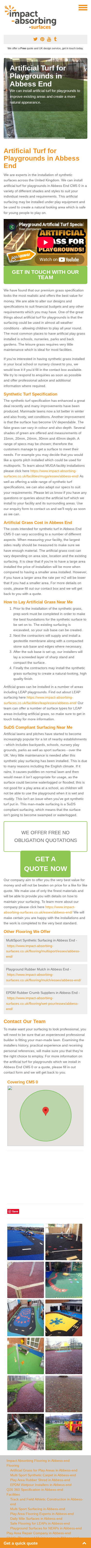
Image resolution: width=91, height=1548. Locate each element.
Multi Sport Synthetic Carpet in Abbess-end (43, 1475)
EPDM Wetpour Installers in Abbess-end (41, 1485)
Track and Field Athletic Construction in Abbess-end (46, 1501)
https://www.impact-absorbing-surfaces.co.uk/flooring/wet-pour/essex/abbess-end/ (42, 1003)
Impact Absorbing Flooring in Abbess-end (38, 1461)
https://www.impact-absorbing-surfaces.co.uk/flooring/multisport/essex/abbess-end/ (43, 951)
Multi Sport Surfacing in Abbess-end (37, 1509)
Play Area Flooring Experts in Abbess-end (42, 1514)
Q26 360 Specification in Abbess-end (35, 1489)
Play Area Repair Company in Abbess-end (39, 1533)
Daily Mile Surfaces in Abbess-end (36, 1518)
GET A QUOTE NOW (45, 863)
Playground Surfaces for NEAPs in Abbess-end (46, 1528)
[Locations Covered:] (6, 7)
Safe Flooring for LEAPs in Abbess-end (40, 1523)
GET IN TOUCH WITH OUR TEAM (45, 274)
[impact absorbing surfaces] (32, 17)
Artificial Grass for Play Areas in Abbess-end (43, 1470)
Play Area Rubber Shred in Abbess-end (40, 1480)
